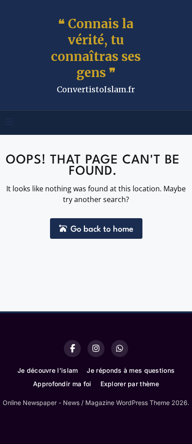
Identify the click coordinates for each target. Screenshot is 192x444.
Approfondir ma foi (62, 384)
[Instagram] (96, 348)
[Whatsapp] (119, 348)
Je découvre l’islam (47, 370)
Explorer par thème (129, 384)
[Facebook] (72, 348)
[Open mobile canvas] (9, 121)
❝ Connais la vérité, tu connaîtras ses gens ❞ (96, 48)
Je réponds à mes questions (131, 370)
